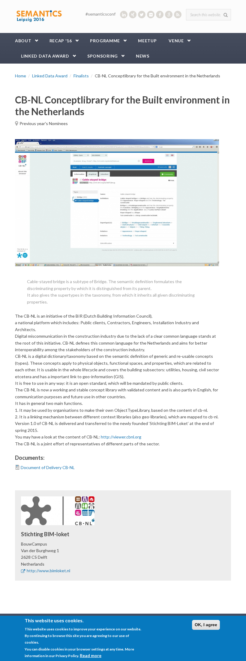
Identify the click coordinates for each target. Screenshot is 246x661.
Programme (105, 40)
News (142, 55)
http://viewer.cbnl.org (121, 436)
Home (20, 75)
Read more (90, 655)
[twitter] (142, 14)
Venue (176, 40)
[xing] (132, 14)
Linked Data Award (45, 55)
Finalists (81, 75)
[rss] (178, 14)
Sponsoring (102, 55)
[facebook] (160, 14)
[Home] (39, 14)
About (23, 40)
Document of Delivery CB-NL (48, 467)
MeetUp (147, 40)
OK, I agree (206, 624)
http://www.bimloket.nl (48, 570)
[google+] (168, 14)
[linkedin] (124, 14)
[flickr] (150, 14)
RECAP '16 (61, 40)
